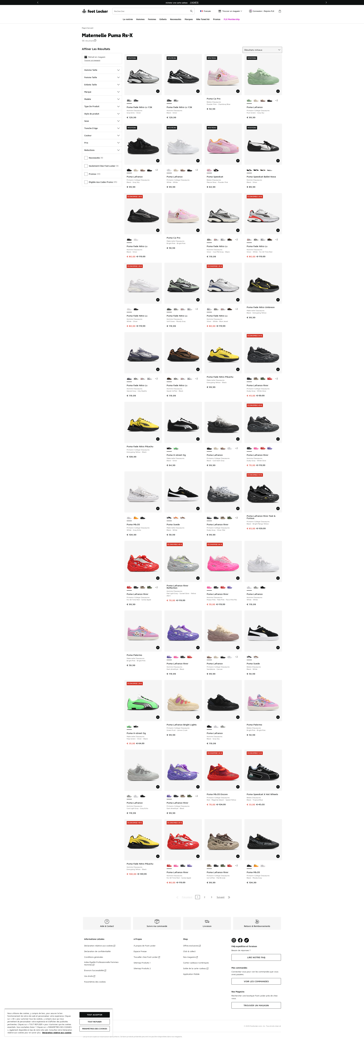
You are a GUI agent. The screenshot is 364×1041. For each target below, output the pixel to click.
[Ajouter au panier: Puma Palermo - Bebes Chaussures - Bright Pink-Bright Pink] (278, 717)
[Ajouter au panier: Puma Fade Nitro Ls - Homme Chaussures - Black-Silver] (158, 230)
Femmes (152, 19)
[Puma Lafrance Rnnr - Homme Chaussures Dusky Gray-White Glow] (216, 587)
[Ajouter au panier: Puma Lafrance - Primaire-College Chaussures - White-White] (198, 160)
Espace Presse (140, 951)
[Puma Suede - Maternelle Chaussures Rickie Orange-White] (176, 518)
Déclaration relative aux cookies (98, 945)
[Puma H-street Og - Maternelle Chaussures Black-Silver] (136, 726)
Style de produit (91, 114)
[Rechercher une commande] (191, 11)
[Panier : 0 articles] (280, 11)
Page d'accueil (87, 28)
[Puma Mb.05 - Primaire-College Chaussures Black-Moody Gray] (142, 518)
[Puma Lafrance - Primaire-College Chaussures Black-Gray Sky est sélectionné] (129, 170)
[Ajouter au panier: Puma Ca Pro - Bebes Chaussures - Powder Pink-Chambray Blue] (238, 91)
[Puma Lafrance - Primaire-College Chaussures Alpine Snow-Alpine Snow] (256, 100)
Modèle (87, 99)
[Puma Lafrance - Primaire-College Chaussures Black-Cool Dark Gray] (269, 100)
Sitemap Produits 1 (142, 962)
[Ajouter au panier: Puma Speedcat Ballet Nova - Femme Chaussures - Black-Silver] (278, 160)
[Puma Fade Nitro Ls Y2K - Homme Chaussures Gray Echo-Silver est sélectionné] (129, 100)
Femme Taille (90, 77)
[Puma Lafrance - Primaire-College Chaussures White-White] (229, 448)
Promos (216, 19)
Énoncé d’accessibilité (94, 970)
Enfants (163, 19)
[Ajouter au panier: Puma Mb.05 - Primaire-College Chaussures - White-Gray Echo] (158, 508)
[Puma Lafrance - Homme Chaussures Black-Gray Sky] (262, 587)
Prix (86, 143)
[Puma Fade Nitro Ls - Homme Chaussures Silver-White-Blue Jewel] (223, 240)
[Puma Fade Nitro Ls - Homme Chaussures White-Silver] (136, 240)
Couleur (88, 135)
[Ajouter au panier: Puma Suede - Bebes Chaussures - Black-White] (278, 647)
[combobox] (153, 11)
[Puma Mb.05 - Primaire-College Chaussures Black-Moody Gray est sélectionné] (249, 866)
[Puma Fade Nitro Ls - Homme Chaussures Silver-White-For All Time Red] (216, 240)
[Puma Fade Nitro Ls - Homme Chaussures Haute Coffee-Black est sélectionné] (169, 379)
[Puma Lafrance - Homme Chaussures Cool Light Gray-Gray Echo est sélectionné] (129, 796)
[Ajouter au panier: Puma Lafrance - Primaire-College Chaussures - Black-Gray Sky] (158, 160)
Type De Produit (91, 106)
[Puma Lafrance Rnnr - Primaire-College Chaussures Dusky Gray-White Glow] (216, 518)
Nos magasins (189, 957)
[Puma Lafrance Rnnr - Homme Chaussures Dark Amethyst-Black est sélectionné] (169, 657)
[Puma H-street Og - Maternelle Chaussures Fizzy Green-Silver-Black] (176, 448)
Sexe (86, 121)
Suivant (221, 897)
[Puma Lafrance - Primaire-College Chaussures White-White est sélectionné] (169, 170)
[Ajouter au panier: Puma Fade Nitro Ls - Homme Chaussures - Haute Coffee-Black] (198, 369)
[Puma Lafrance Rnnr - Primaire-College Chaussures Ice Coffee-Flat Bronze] (256, 379)
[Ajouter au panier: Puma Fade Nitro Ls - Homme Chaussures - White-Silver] (158, 299)
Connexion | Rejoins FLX (263, 11)
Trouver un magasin (92, 60)
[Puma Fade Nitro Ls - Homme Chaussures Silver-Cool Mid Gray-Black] (256, 240)
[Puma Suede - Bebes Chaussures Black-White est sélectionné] (249, 657)
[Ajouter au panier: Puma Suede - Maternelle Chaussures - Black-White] (198, 508)
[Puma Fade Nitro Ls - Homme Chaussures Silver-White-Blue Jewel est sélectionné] (209, 309)
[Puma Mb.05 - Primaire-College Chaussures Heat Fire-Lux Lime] (136, 518)
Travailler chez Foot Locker (146, 957)
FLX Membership (232, 19)
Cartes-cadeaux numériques (196, 962)
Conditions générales (93, 957)
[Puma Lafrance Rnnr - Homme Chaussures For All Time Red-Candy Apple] (262, 448)
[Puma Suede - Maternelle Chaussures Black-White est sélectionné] (169, 518)
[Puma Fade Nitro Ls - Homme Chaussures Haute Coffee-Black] (229, 240)
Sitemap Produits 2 (142, 968)
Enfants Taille (90, 84)
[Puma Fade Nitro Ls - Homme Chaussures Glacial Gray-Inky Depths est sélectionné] (129, 379)
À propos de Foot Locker (145, 945)
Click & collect (189, 951)
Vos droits (88, 976)
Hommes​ (140, 19)
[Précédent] (37, 2)
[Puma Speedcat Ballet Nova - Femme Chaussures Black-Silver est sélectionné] (249, 170)
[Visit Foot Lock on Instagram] (233, 940)
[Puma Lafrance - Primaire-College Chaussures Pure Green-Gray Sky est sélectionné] (249, 100)
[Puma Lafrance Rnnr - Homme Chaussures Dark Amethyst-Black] (269, 448)
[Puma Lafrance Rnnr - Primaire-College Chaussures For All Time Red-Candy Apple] (269, 379)
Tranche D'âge (91, 128)
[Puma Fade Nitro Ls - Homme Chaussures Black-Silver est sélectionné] (129, 240)
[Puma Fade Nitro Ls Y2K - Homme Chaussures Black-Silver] (136, 100)
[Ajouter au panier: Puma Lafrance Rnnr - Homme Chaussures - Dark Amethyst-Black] (198, 647)
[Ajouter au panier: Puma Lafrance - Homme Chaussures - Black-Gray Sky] (238, 717)
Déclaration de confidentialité (97, 951)
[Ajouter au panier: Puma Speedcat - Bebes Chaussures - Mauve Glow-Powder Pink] (238, 160)
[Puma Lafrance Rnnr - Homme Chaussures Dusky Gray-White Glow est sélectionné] (249, 448)
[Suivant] (326, 2)
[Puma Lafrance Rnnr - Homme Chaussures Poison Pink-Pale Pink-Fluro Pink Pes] (256, 448)
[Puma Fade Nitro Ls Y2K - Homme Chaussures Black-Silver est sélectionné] (169, 100)
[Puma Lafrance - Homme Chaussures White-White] (216, 726)
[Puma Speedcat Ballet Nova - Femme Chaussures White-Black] (269, 170)
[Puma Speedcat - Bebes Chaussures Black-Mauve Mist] (216, 170)
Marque (87, 92)
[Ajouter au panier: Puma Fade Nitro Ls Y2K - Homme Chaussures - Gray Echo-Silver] (158, 91)
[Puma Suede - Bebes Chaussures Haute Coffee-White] (256, 657)
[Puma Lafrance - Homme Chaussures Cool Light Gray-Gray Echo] (256, 587)
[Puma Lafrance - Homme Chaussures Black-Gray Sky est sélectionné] (209, 726)
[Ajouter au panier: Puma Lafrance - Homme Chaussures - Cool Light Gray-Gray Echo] (158, 787)
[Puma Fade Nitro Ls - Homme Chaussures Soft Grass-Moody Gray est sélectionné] (169, 309)
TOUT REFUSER (95, 1022)
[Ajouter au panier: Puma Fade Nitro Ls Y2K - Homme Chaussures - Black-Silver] (198, 91)
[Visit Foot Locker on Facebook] (240, 940)
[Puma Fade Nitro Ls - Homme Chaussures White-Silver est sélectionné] (129, 309)
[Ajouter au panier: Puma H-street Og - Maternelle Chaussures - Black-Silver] (198, 439)
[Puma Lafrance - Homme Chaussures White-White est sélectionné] (249, 587)
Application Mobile (191, 974)
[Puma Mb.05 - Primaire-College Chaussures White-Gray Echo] (262, 866)
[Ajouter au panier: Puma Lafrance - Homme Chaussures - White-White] (278, 578)
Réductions (89, 150)
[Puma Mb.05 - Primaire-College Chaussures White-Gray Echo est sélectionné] (129, 518)
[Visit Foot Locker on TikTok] (246, 940)
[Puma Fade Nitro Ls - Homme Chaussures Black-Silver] (136, 309)
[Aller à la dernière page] (229, 897)
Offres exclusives (190, 945)
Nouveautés (175, 19)
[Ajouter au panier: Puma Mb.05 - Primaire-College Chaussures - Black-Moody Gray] (278, 856)
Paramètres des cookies (95, 981)
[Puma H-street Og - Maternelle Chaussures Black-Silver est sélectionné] (169, 448)
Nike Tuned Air (203, 19)
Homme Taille (90, 70)
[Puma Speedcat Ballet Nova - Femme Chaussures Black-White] (256, 170)
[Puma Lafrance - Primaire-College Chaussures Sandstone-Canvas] (262, 100)
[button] (95, 40)
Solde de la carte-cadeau (194, 968)
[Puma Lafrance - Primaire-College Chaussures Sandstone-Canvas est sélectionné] (209, 657)
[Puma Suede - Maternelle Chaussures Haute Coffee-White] (182, 518)
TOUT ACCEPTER (94, 1015)
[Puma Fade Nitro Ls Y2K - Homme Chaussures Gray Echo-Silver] (176, 100)
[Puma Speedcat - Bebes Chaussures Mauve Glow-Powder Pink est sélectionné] (209, 170)
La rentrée (128, 19)
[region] (182, 2)
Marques (189, 19)
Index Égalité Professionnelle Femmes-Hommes (101, 963)
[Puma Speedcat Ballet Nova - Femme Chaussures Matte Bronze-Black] (262, 170)
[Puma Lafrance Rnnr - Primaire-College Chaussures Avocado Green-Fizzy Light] (262, 379)
